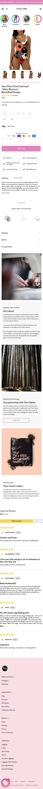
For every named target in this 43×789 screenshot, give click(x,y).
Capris (4, 748)
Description (5, 178)
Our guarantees (7, 247)
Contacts (5, 699)
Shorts (4, 755)
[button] (7, 95)
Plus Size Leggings (8, 758)
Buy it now (21, 149)
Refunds (4, 725)
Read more (6, 193)
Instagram (5, 681)
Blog (3, 696)
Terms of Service (7, 732)
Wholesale (5, 703)
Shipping (5, 233)
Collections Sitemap (8, 710)
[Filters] (36, 521)
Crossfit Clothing (7, 769)
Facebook (5, 684)
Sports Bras (5, 751)
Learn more (16, 420)
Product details (18, 178)
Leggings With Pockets (9, 762)
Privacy (4, 729)
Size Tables (5, 706)
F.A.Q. (3, 722)
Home (3, 82)
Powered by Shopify (31, 785)
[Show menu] (2, 9)
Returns (4, 240)
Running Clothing (7, 765)
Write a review (16, 521)
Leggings (5, 744)
